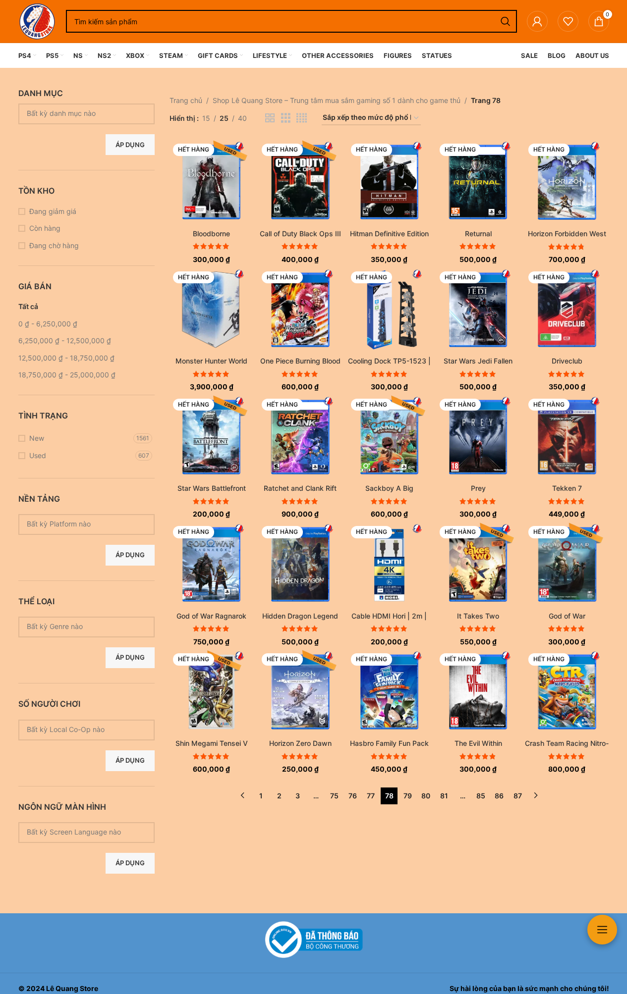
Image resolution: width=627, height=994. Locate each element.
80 (425, 795)
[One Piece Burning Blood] (300, 310)
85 (480, 795)
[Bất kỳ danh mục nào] (83, 113)
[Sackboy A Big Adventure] (389, 437)
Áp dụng (130, 145)
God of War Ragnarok (211, 616)
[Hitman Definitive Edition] (389, 182)
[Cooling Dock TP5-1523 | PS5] (389, 310)
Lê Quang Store (72, 988)
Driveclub (567, 361)
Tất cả (28, 306)
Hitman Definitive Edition (389, 233)
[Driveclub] (567, 310)
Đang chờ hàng (54, 245)
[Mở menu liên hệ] (602, 929)
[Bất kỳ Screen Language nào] (83, 832)
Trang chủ (186, 100)
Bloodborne (211, 233)
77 (371, 795)
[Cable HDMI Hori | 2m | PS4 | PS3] (389, 564)
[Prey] (478, 437)
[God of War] (567, 564)
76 (352, 795)
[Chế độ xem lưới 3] (285, 118)
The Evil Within (478, 743)
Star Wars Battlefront (211, 488)
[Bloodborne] (211, 182)
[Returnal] (478, 182)
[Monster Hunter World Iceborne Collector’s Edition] (211, 310)
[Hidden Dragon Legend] (300, 564)
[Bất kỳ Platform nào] (83, 524)
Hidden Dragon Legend (300, 616)
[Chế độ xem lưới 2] (270, 118)
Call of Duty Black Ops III (300, 233)
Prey (478, 488)
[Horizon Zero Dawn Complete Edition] (300, 691)
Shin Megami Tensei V (211, 743)
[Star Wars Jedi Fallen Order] (478, 310)
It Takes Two (478, 616)
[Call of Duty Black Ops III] (300, 182)
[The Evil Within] (478, 691)
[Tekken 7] (567, 437)
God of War (567, 616)
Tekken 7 (567, 488)
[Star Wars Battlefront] (211, 437)
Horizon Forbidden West (567, 233)
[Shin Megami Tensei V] (211, 691)
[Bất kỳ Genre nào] (83, 626)
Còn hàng (44, 228)
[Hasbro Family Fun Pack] (389, 691)
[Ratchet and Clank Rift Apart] (300, 437)
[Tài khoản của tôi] (537, 21)
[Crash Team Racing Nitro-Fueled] (567, 691)
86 (499, 795)
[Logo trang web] (37, 20)
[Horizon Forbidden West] (567, 182)
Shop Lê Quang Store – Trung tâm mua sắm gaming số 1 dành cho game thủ (336, 100)
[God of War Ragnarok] (211, 564)
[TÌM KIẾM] (505, 21)
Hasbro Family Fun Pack (389, 743)
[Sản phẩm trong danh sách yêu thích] (568, 21)
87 (517, 795)
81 (444, 795)
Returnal (478, 233)
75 (334, 795)
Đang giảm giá (52, 211)
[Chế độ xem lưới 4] (301, 118)
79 (407, 795)
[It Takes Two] (478, 564)
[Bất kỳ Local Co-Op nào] (83, 729)
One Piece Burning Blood (300, 361)
